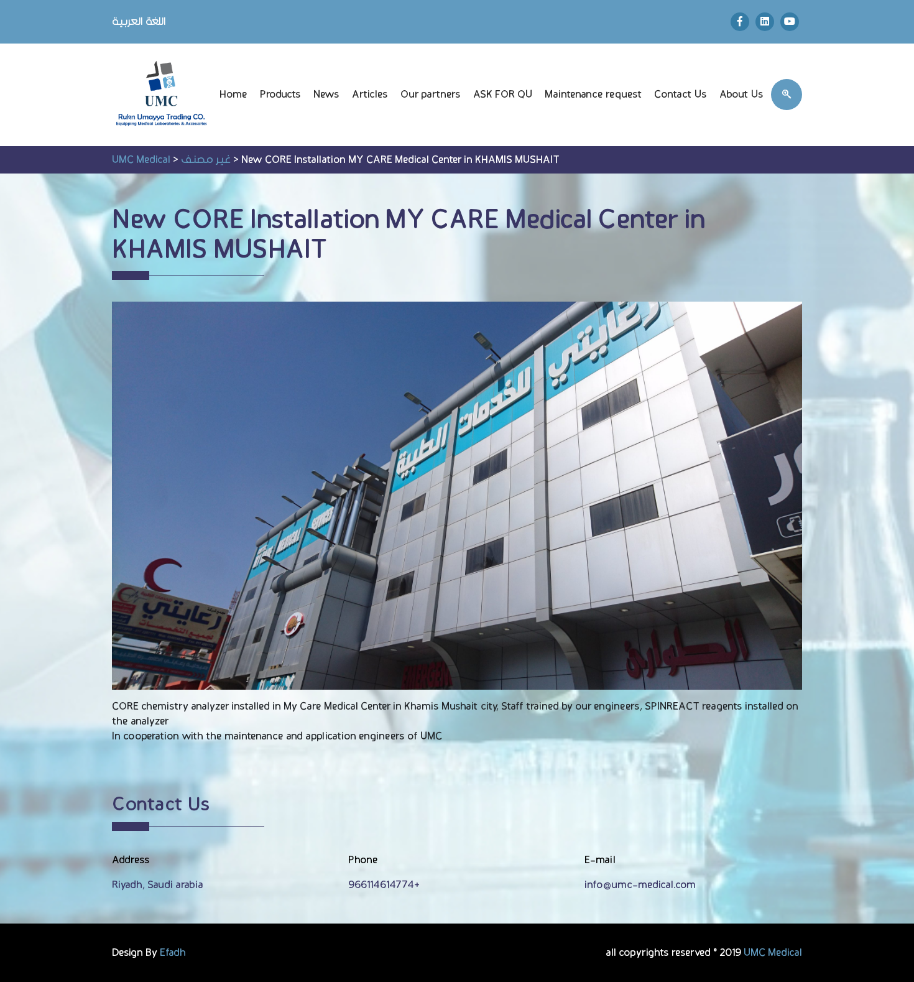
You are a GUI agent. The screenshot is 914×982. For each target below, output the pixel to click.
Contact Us (680, 94)
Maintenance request (593, 94)
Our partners (430, 94)
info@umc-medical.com (640, 885)
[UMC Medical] (162, 95)
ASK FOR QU (502, 94)
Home (233, 94)
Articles (370, 94)
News (326, 94)
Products (280, 94)
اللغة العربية (139, 21)
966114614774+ (384, 885)
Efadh (173, 952)
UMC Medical (773, 952)
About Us (741, 94)
